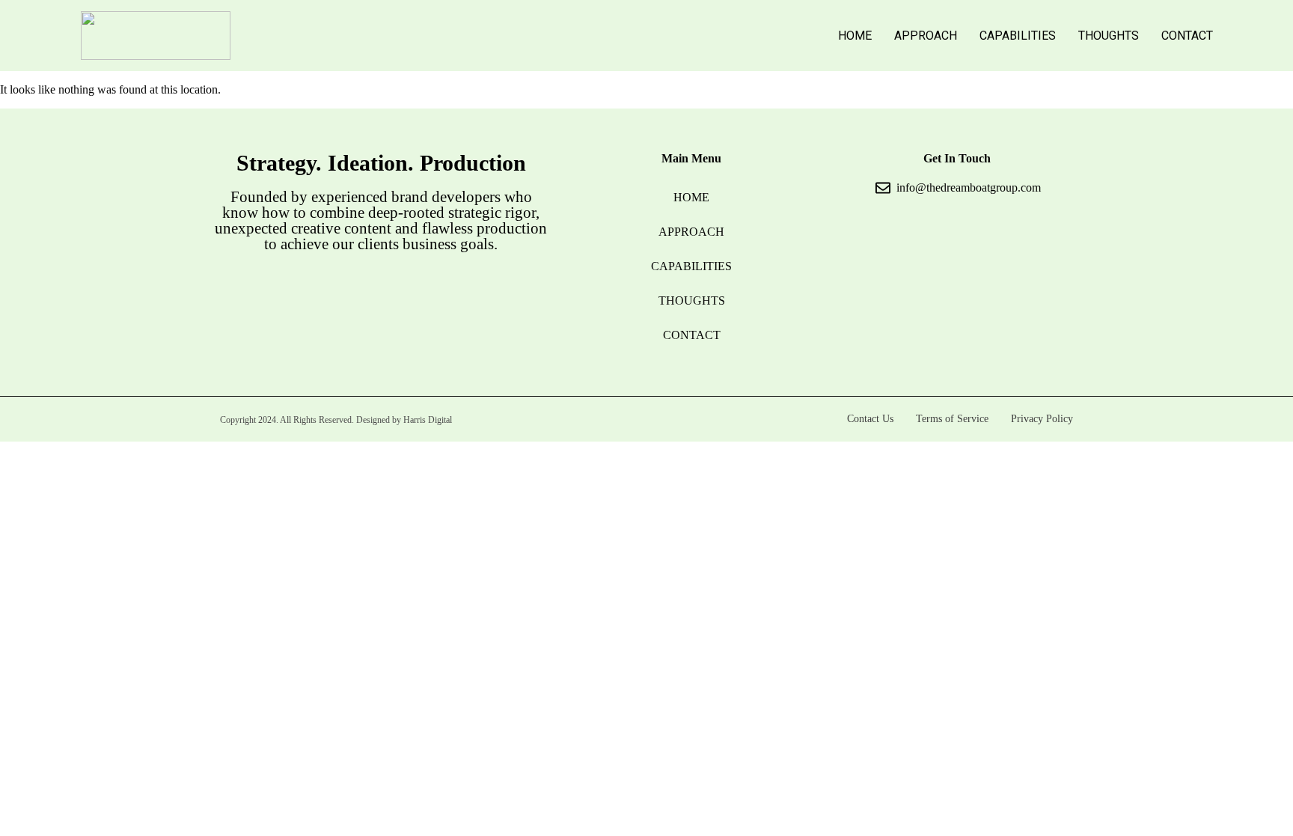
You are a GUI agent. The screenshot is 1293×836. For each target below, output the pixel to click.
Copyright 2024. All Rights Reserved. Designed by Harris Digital (336, 420)
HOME (855, 35)
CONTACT (1187, 35)
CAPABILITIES (1017, 35)
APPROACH (925, 35)
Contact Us (870, 418)
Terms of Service (952, 418)
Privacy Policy (1042, 418)
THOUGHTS (1108, 35)
